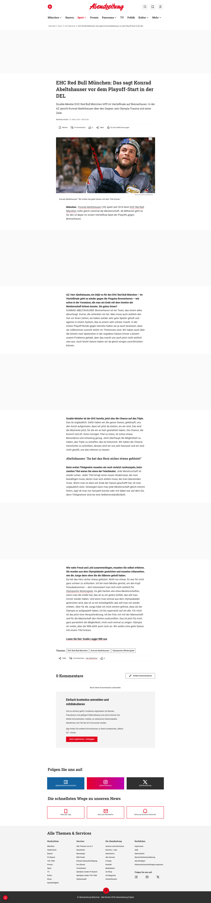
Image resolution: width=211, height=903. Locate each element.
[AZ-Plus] (50, 7)
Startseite (52, 26)
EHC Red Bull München (78, 650)
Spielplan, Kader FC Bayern (86, 872)
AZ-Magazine (111, 875)
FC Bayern (51, 857)
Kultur (142, 17)
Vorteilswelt (81, 868)
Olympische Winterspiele (79, 591)
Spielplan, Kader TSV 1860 (86, 875)
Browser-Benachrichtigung (86, 861)
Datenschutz (139, 854)
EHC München (70, 26)
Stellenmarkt (81, 879)
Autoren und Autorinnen (115, 846)
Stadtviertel (51, 850)
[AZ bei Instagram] (147, 877)
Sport (81, 17)
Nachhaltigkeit (53, 883)
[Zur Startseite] (106, 10)
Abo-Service (110, 857)
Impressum (139, 846)
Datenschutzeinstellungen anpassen (149, 865)
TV (122, 17)
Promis (94, 17)
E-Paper (109, 861)
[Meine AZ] (160, 7)
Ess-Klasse (80, 865)
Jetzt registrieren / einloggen (82, 739)
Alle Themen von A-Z (84, 846)
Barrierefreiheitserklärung (145, 857)
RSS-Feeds (80, 857)
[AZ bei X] (157, 877)
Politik (131, 17)
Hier (67, 729)
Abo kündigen (140, 861)
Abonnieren (110, 854)
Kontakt (109, 865)
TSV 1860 (51, 861)
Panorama (108, 17)
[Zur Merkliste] (153, 7)
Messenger (80, 854)
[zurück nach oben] (106, 891)
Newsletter (80, 850)
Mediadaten (110, 868)
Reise (49, 879)
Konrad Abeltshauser (89, 207)
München (53, 17)
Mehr (155, 17)
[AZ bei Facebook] (136, 877)
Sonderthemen (111, 879)
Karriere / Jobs (111, 850)
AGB (136, 850)
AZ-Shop (109, 872)
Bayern (69, 17)
